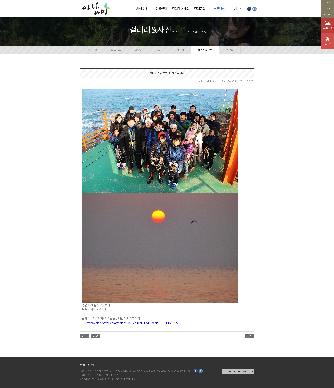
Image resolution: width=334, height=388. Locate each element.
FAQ (157, 50)
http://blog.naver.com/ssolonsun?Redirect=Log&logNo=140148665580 (134, 323)
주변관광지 (327, 28)
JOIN (328, 9)
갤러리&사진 (200, 32)
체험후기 (179, 50)
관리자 (328, 44)
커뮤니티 (219, 9)
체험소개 (142, 9)
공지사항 (92, 50)
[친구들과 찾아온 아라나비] (84, 335)
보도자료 (116, 50)
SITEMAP (327, 14)
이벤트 (229, 50)
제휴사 (238, 9)
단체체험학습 (180, 9)
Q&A (138, 50)
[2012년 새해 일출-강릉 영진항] (95, 335)
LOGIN (328, 3)
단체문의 (199, 9)
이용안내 (161, 9)
